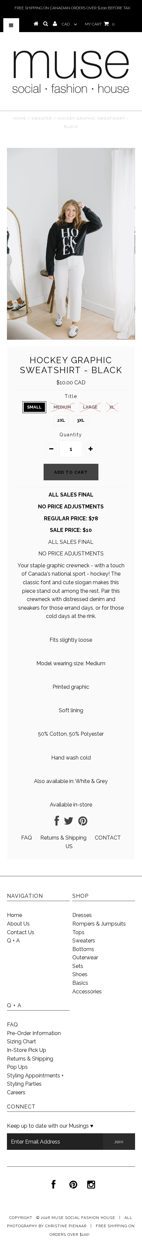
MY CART (99, 24)
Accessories (87, 991)
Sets (77, 966)
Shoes (80, 974)
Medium (62, 407)
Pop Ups (17, 1067)
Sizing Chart (21, 1041)
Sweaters (83, 940)
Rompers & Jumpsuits (99, 924)
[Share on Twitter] (69, 823)
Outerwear (85, 957)
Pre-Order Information (34, 1033)
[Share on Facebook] (56, 823)
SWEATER (41, 118)
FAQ (26, 838)
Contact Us (20, 932)
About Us (18, 924)
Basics (80, 983)
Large (90, 407)
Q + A (13, 940)
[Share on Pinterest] (82, 823)
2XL (61, 420)
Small (34, 407)
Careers (16, 1092)
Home (19, 118)
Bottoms (83, 949)
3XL (81, 420)
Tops (78, 932)
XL (112, 407)
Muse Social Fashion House (84, 1218)
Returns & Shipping (63, 838)
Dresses (82, 915)
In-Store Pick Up (26, 1050)
